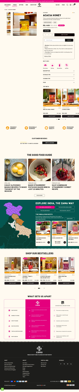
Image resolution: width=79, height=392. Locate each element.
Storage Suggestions (27, 366)
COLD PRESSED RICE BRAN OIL (10, 277)
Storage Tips (46, 74)
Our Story (25, 362)
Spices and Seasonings (9, 366)
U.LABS (43, 385)
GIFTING (21, 4)
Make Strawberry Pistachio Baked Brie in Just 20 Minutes (39, 187)
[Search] (67, 5)
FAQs (44, 82)
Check (69, 40)
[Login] (70, 5)
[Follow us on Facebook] (61, 364)
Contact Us (43, 364)
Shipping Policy (26, 373)
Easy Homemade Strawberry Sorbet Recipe (61, 187)
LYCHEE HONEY (66, 109)
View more (39, 195)
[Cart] (74, 5)
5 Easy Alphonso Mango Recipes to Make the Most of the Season (15, 188)
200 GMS (47, 30)
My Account (44, 362)
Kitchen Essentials (8, 362)
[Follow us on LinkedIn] (71, 364)
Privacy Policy (26, 375)
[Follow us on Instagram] (67, 364)
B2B (27, 4)
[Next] (35, 23)
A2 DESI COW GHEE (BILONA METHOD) (45, 277)
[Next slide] (65, 119)
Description (46, 70)
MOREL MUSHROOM (57, 238)
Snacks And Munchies (9, 368)
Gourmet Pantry (8, 364)
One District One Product (28, 364)
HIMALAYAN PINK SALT (62, 277)
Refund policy (26, 371)
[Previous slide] (56, 119)
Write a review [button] (49, 142)
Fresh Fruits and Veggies (10, 369)
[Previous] (14, 23)
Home (5, 9)
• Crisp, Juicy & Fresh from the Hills (39, 1)
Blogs (24, 368)
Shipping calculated (50, 27)
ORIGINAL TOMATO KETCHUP (27, 277)
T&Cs (24, 376)
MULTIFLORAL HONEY (48, 109)
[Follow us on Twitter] (64, 364)
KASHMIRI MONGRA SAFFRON (41, 238)
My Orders (43, 366)
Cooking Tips (46, 78)
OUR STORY (33, 4)
